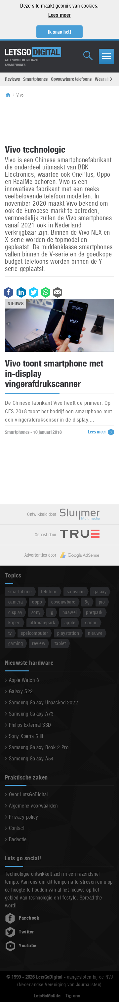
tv (10, 633)
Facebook (29, 918)
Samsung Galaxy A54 (31, 758)
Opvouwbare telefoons (71, 79)
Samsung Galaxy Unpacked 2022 (43, 702)
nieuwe (95, 633)
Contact (16, 828)
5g (87, 601)
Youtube (27, 946)
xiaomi (91, 622)
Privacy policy (23, 817)
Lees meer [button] (59, 15)
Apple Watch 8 (24, 680)
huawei (69, 612)
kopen (14, 622)
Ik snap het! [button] (59, 32)
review (38, 643)
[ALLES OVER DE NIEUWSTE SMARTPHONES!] (33, 52)
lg (51, 612)
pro (102, 601)
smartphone (20, 591)
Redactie (18, 839)
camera (15, 601)
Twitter (26, 932)
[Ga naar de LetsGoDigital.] (10, 95)
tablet (60, 643)
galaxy (100, 591)
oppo (37, 601)
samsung (76, 591)
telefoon (49, 591)
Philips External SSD (30, 725)
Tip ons (72, 996)
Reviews (12, 79)
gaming (15, 643)
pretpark (94, 612)
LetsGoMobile (47, 996)
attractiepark (42, 622)
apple (69, 622)
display (15, 612)
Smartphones (35, 79)
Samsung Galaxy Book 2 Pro (38, 747)
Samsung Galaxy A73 (31, 714)
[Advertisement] (59, 120)
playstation (68, 633)
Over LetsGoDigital (28, 794)
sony (36, 612)
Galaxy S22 (21, 691)
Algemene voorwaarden (33, 806)
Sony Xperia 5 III (26, 736)
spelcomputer (34, 633)
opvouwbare (63, 601)
